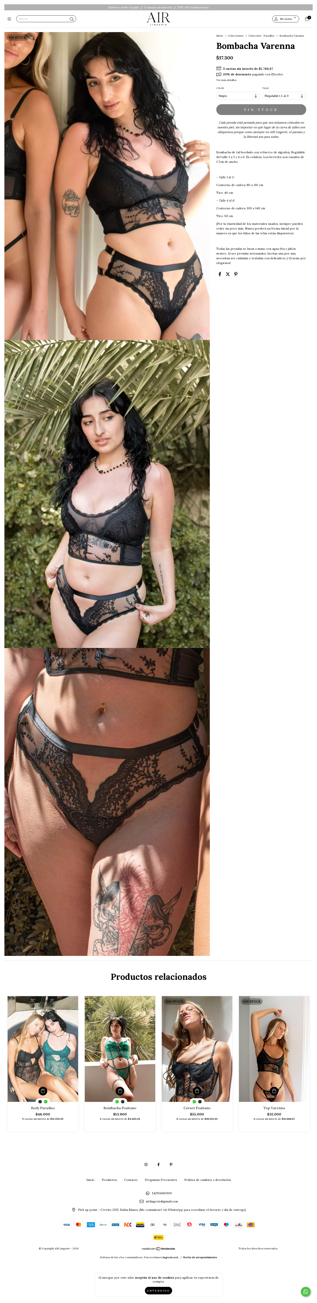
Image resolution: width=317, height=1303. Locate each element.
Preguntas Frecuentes (161, 1180)
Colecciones (236, 35)
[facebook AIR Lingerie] (158, 1164)
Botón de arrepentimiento (200, 1257)
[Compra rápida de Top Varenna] (274, 1091)
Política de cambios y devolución (207, 1180)
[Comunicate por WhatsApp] (306, 1292)
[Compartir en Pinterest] (235, 274)
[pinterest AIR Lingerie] (171, 1164)
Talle (265, 88)
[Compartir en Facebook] (219, 274)
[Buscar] (72, 19)
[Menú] (10, 19)
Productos (109, 1180)
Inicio (219, 35)
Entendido (158, 1290)
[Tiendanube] (158, 1249)
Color (220, 88)
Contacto (131, 1180)
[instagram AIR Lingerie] (146, 1164)
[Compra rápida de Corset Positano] (197, 1091)
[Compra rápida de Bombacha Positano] (120, 1091)
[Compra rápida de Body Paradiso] (43, 1091)
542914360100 (162, 1193)
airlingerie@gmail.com (162, 1202)
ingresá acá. (171, 1257)
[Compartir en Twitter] (227, 274)
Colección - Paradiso (261, 35)
